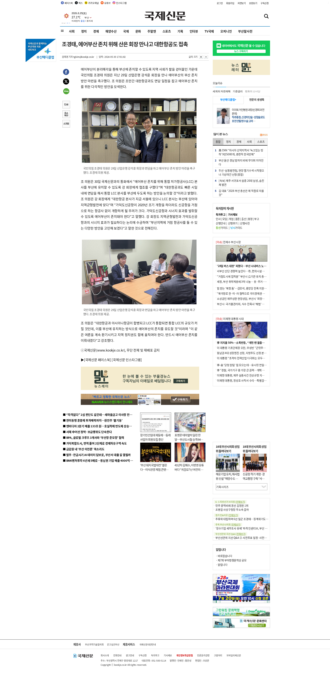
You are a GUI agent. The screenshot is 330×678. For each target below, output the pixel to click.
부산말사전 (245, 31)
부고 (256, 219)
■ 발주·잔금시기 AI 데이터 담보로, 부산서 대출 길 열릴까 (97, 455)
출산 (243, 219)
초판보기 (253, 3)
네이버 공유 (66, 91)
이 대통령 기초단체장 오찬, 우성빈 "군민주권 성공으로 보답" (250, 348)
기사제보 (168, 655)
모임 (224, 219)
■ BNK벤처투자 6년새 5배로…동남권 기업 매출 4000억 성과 (99, 460)
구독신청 (264, 3)
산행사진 (245, 223)
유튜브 (107, 3)
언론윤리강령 (203, 655)
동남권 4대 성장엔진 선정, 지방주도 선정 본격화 (243, 353)
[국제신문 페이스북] (97, 359)
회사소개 (105, 655)
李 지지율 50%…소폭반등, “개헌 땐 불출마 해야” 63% (247, 342)
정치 (84, 31)
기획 (180, 31)
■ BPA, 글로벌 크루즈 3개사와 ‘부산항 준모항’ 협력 (93, 437)
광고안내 (130, 655)
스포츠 (167, 31)
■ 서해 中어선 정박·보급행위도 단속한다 (87, 432)
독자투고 (155, 655)
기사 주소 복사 (66, 114)
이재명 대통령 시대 (230, 319)
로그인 (220, 3)
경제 (96, 31)
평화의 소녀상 (252, 91)
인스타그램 (121, 3)
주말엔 (151, 31)
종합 (218, 141)
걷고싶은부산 (113, 644)
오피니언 (226, 31)
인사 (218, 219)
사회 (72, 31)
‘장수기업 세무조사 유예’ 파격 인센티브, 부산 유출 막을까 (246, 528)
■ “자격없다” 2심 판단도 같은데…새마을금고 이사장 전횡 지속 (100, 415)
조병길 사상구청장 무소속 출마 (232, 509)
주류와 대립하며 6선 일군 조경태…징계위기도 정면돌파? (246, 519)
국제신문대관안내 (147, 644)
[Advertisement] (241, 414)
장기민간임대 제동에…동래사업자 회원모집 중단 (155, 437)
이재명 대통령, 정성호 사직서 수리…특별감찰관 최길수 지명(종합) (253, 380)
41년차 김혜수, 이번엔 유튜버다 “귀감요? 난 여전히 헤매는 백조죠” (189, 469)
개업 (231, 219)
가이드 (222, 228)
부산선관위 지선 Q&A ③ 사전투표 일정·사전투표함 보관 (246, 538)
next (268, 587)
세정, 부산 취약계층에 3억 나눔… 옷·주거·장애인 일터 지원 (249, 281)
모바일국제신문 (233, 655)
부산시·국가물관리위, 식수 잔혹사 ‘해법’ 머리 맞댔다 (246, 304)
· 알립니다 (221, 564)
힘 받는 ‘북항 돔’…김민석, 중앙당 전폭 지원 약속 (243, 288)
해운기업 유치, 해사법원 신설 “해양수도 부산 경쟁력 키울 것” (227, 478)
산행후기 (233, 223)
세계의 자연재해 (221, 91)
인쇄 (66, 105)
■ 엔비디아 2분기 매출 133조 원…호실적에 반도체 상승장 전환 (100, 426)
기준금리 (238, 91)
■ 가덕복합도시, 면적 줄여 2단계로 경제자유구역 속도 (95, 443)
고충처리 (218, 655)
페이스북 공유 (66, 72)
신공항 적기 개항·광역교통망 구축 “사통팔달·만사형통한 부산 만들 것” (255, 480)
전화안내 (117, 655)
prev (215, 587)
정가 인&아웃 (226, 515)
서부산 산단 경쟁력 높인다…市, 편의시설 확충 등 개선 (246, 271)
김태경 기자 (67, 56)
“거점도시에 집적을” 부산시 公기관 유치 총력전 (243, 276)
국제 (126, 31)
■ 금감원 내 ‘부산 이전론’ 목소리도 (83, 449)
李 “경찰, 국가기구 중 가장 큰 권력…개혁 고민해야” (245, 370)
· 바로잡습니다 (224, 556)
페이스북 (69, 3)
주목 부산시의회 (228, 524)
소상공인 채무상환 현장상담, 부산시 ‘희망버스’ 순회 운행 (248, 298)
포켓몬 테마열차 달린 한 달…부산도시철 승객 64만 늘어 (189, 439)
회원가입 (230, 3)
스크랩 (66, 124)
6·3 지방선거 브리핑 (230, 501)
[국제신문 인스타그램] (127, 359)
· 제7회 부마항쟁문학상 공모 (231, 560)
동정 (250, 219)
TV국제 (209, 31)
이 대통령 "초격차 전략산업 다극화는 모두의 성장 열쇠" (247, 358)
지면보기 (242, 3)
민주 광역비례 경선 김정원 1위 (231, 505)
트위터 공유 (66, 82)
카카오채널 (93, 3)
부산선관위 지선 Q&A (230, 534)
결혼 (237, 219)
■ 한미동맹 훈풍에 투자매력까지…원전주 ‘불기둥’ (93, 420)
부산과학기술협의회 (94, 644)
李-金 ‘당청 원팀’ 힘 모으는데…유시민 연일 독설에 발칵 (247, 365)
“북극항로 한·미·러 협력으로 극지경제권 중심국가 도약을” (249, 293)
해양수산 (111, 31)
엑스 (80, 3)
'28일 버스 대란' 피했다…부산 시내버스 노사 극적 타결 (247, 266)
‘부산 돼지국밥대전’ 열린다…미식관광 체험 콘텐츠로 (154, 469)
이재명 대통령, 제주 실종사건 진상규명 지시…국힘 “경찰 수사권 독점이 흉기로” (260, 375)
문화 (138, 31)
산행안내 (220, 223)
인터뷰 (194, 31)
